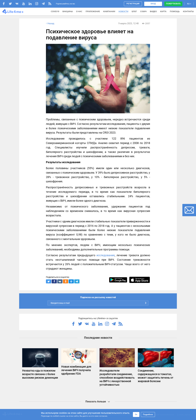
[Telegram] (45, 4)
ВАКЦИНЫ (67, 11)
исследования (105, 255)
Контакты (188, 11)
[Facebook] (5, 4)
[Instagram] (38, 4)
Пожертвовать (173, 4)
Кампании (109, 11)
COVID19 (55, 11)
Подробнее (148, 414)
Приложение (93, 11)
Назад (50, 23)
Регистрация (132, 4)
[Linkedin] (32, 4)
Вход (153, 4)
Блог (134, 11)
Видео (153, 11)
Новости (123, 11)
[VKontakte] (18, 4)
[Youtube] (25, 4)
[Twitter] (12, 4)
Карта (163, 11)
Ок (136, 414)
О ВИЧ (143, 11)
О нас (79, 11)
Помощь (175, 11)
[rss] (49, 4)
